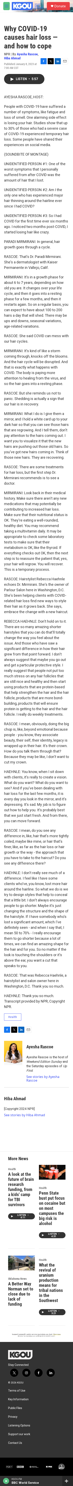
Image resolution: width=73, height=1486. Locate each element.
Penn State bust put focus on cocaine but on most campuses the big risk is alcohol (52, 1208)
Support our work (19, 1434)
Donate (60, 6)
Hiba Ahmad (12, 58)
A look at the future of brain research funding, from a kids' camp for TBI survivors (21, 1189)
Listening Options (19, 1425)
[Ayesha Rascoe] (13, 1053)
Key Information (18, 1399)
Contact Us (15, 1442)
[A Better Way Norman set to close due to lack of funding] (21, 1263)
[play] (6, 1481)
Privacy (12, 1416)
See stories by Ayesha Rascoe (42, 1078)
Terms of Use (16, 1390)
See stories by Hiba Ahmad (24, 1115)
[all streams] (67, 1481)
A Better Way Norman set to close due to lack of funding (20, 1294)
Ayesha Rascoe (27, 54)
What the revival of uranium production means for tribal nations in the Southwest (51, 1283)
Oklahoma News (17, 1278)
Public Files (15, 1408)
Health (12, 1017)
